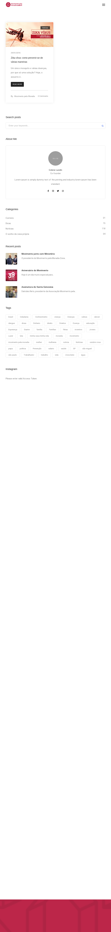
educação (90, 323)
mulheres (52, 342)
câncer (97, 317)
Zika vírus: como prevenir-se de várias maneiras (27, 60)
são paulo (12, 355)
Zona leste (69, 355)
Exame (27, 329)
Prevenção (37, 348)
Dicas (8, 223)
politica (23, 348)
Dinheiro (36, 323)
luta (21, 336)
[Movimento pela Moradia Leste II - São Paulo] (14, 4)
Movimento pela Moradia (24, 96)
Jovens (92, 329)
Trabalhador (29, 355)
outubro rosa (95, 342)
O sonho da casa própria (17, 234)
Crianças (71, 317)
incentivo (78, 329)
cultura (84, 317)
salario (51, 348)
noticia (66, 342)
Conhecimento (41, 317)
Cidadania (24, 317)
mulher (39, 342)
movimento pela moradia (18, 342)
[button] (17, 84)
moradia (59, 336)
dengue (11, 323)
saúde (63, 348)
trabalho (44, 355)
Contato (10, 218)
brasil (10, 317)
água (83, 355)
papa (10, 348)
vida (56, 355)
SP (74, 348)
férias (65, 329)
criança (57, 317)
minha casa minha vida (39, 336)
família (39, 329)
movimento (74, 336)
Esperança (12, 329)
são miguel (87, 348)
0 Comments (43, 96)
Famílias (52, 329)
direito (49, 323)
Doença (76, 323)
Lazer (10, 336)
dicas (24, 323)
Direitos (62, 323)
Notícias (45, 28)
